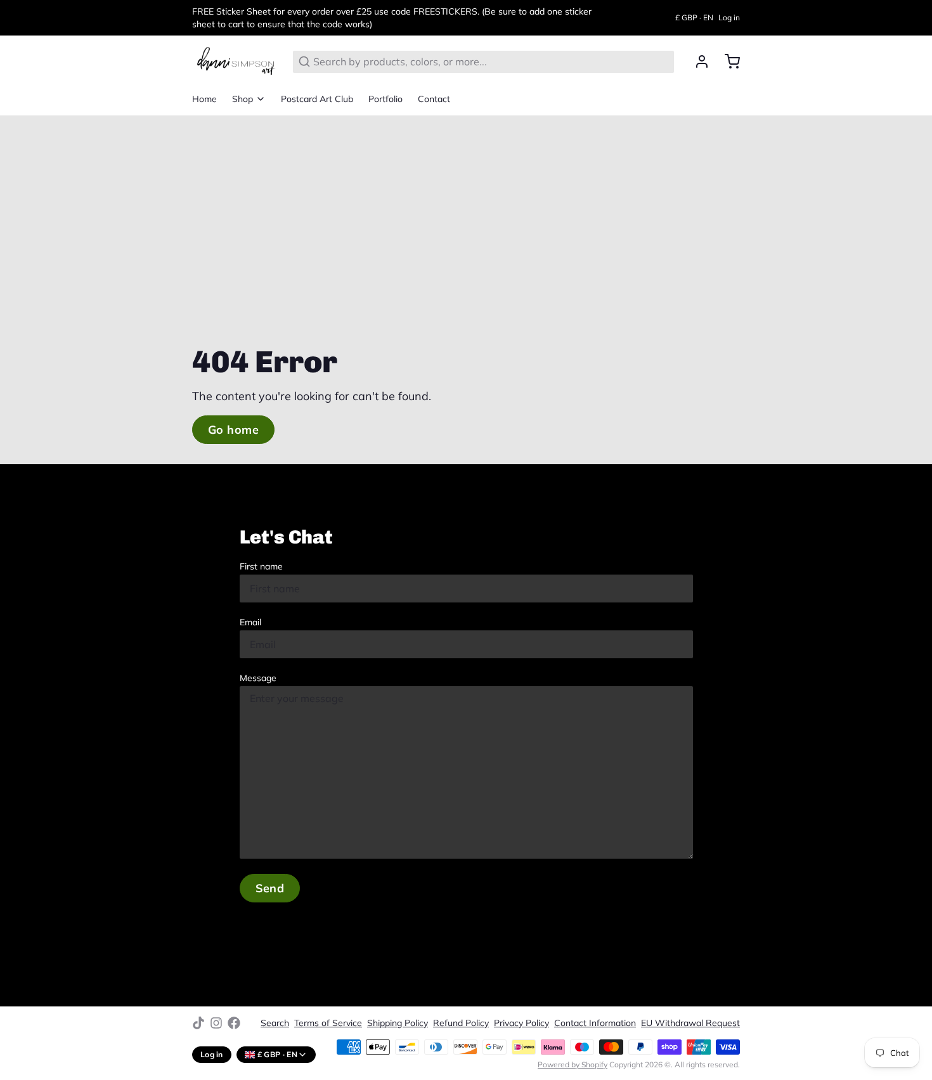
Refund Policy (461, 1023)
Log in (729, 17)
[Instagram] (216, 1023)
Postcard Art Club (317, 99)
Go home (233, 429)
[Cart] (727, 61)
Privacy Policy (521, 1023)
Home (204, 99)
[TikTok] (198, 1023)
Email (250, 622)
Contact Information (595, 1023)
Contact (434, 99)
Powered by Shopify (572, 1064)
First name (261, 566)
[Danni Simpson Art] (235, 61)
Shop (242, 99)
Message (258, 678)
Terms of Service (328, 1023)
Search (275, 1023)
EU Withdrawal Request (690, 1023)
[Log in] (696, 61)
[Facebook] (234, 1023)
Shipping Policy (397, 1023)
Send (270, 888)
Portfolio (385, 99)
